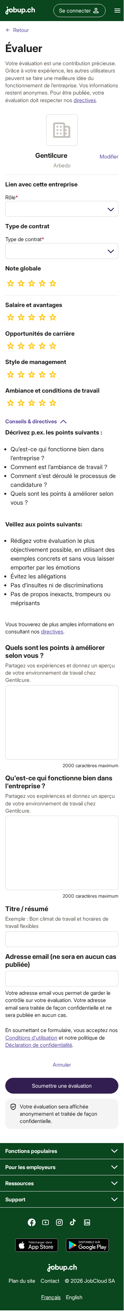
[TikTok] (73, 1222)
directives (85, 100)
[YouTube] (45, 1222)
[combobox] (61, 209)
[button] (62, 1151)
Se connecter (75, 10)
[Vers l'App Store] (36, 1245)
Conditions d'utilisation (31, 1037)
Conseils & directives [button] (31, 421)
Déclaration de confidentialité (38, 1045)
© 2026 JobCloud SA (90, 1280)
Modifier (109, 156)
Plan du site (22, 1280)
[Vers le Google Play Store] (87, 1245)
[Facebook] (31, 1222)
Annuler (62, 1064)
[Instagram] (59, 1222)
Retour (21, 30)
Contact (50, 1280)
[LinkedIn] (87, 1222)
